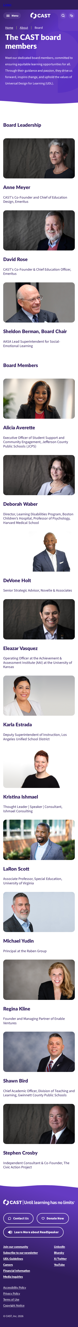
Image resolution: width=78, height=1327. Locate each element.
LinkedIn (59, 1247)
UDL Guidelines (13, 1259)
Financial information (16, 1271)
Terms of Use (11, 1299)
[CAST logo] (40, 16)
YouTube (59, 1265)
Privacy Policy (11, 1293)
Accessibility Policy (14, 1287)
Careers (8, 1265)
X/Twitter (60, 1259)
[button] (71, 15)
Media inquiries (13, 1277)
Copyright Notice (13, 1305)
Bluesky (59, 1253)
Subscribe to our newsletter (20, 1253)
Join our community (15, 1247)
